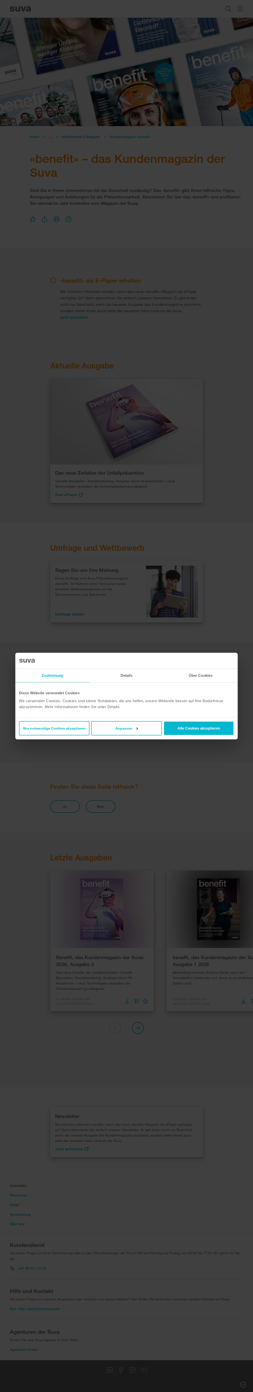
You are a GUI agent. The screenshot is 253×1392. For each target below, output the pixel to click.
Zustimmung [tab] (52, 675)
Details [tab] (127, 675)
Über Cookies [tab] (200, 675)
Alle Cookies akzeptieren (198, 728)
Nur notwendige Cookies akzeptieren (54, 728)
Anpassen (123, 728)
